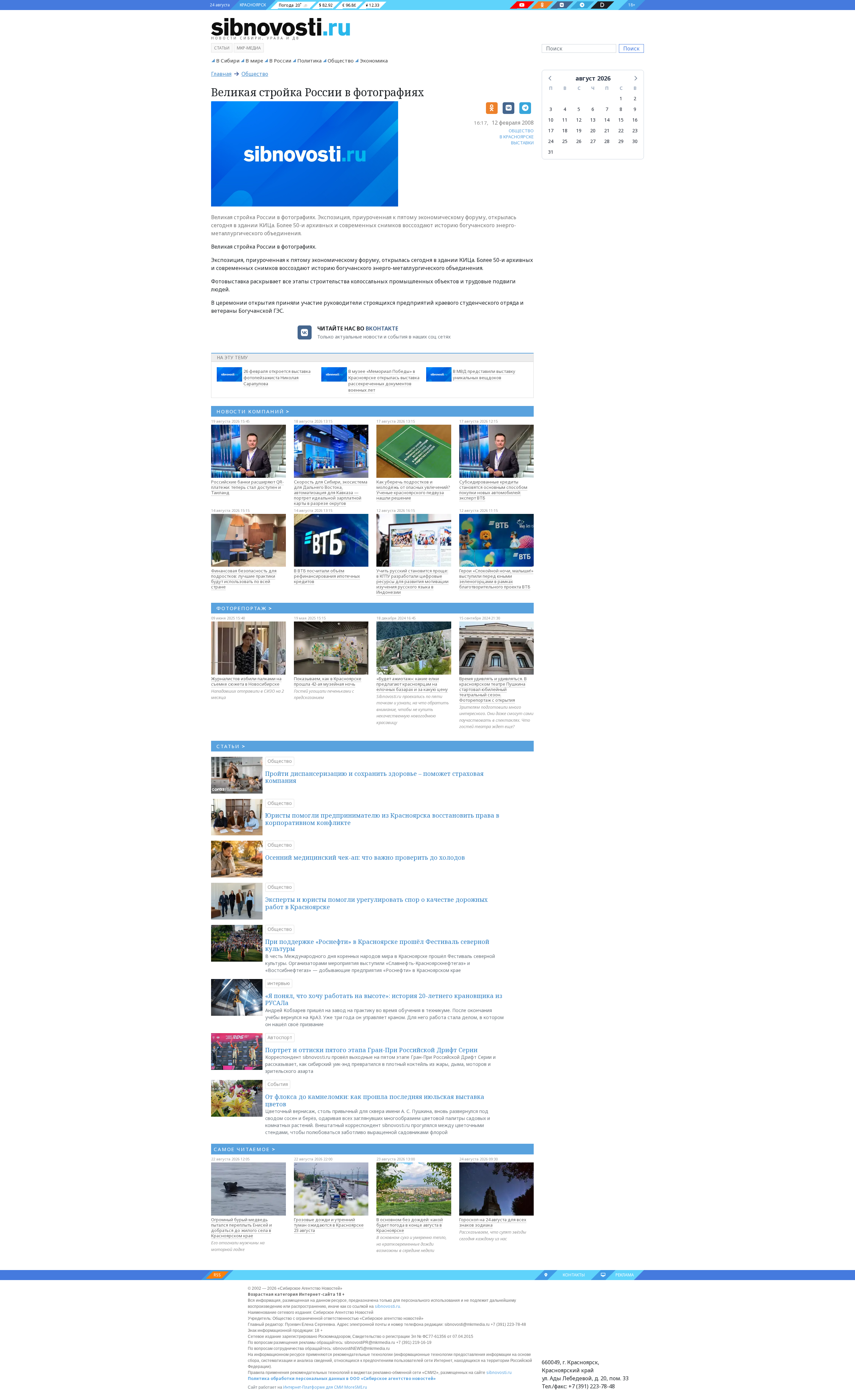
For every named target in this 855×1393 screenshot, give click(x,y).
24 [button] (550, 141)
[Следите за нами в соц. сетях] (522, 5)
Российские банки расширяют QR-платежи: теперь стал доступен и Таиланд (247, 487)
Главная (221, 74)
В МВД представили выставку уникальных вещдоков (484, 374)
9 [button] (635, 109)
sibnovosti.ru (387, 1306)
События (278, 1084)
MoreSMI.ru (355, 1387)
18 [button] (564, 130)
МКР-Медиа (249, 48)
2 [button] (635, 98)
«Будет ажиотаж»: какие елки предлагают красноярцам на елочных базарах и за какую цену (412, 684)
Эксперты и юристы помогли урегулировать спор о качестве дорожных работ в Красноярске (376, 903)
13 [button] (592, 120)
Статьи (221, 48)
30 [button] (635, 141)
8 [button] (621, 109)
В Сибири (227, 60)
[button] (550, 78)
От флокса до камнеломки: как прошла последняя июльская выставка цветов (374, 1100)
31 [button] (550, 152)
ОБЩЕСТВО (521, 131)
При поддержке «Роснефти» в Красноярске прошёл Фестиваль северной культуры (377, 945)
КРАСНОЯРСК (253, 5)
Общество (341, 60)
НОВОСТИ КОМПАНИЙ (253, 411)
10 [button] (550, 120)
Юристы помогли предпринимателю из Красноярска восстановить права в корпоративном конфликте (382, 819)
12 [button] (578, 120)
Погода (286, 5)
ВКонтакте (382, 328)
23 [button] (635, 130)
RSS (217, 1275)
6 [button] (592, 109)
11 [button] (564, 120)
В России (280, 60)
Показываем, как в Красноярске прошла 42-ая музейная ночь (327, 681)
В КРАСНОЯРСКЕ (517, 137)
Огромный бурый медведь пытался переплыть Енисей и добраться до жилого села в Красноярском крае (241, 1228)
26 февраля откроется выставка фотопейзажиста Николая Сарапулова (277, 377)
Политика (309, 60)
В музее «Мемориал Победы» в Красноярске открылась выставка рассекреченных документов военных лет (383, 380)
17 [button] (550, 130)
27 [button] (592, 141)
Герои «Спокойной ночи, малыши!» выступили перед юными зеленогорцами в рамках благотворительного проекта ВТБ (496, 579)
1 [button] (621, 98)
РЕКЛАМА (625, 1275)
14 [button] (607, 120)
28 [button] (607, 141)
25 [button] (564, 141)
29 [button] (621, 141)
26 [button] (578, 141)
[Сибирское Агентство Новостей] (280, 26)
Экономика (374, 60)
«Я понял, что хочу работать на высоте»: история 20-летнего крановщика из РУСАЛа (383, 999)
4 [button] (564, 109)
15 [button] (621, 120)
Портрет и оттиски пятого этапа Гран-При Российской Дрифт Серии (371, 1050)
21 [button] (607, 130)
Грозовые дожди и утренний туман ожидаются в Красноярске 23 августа (329, 1225)
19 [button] (578, 130)
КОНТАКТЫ (574, 1275)
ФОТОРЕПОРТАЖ (244, 608)
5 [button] (578, 109)
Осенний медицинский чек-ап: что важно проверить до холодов (365, 857)
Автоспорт (280, 1037)
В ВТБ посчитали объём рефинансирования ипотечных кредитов (327, 576)
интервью (279, 983)
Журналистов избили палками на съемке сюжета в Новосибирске (246, 681)
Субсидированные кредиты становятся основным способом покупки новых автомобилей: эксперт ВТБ (493, 490)
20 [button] (592, 130)
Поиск (631, 48)
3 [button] (550, 109)
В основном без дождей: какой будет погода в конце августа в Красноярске (409, 1225)
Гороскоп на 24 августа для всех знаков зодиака (492, 1222)
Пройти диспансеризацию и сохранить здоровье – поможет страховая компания (374, 777)
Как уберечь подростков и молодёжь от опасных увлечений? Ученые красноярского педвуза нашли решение (413, 490)
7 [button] (607, 109)
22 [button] (621, 130)
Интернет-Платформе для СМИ (313, 1387)
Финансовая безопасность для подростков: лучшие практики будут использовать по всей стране (244, 579)
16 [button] (635, 120)
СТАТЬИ (230, 746)
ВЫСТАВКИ (522, 143)
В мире (254, 60)
